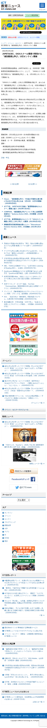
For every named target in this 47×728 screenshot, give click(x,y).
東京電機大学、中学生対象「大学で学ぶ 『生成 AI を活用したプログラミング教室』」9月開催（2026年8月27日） (23, 304)
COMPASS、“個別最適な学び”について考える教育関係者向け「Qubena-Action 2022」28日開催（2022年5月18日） (23, 214)
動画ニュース (7, 416)
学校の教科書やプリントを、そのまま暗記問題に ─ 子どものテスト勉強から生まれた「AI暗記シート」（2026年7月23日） (23, 398)
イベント (7, 516)
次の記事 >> (32, 184)
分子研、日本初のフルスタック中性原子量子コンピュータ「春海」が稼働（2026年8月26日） (24, 683)
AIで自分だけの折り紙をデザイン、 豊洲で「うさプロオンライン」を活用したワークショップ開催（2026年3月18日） (24, 595)
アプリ (6, 532)
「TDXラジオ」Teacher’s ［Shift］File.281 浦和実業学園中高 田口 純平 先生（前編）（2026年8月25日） (24, 446)
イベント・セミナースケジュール (16, 410)
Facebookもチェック (23, 479)
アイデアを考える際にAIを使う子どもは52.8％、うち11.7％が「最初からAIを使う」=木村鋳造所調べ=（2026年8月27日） (23, 253)
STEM (6, 538)
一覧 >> (42, 615)
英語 (6, 541)
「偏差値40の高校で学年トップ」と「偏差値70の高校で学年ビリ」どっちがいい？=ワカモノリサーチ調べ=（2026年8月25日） (23, 651)
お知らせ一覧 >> (39, 702)
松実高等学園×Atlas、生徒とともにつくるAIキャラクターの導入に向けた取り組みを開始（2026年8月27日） (23, 279)
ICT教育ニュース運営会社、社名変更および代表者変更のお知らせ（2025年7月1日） (24, 698)
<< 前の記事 (14, 184)
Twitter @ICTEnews (23, 487)
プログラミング (10, 522)
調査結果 (7, 525)
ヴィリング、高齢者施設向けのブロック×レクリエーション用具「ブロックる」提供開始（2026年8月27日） (23, 292)
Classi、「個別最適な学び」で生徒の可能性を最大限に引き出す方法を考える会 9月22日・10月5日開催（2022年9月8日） (23, 201)
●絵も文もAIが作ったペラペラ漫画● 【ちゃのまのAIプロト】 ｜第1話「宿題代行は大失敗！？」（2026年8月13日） (24, 390)
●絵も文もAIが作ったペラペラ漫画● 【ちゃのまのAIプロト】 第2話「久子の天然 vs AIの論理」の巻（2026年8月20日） (24, 376)
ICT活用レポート (9, 575)
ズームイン (7, 361)
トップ (3, 43)
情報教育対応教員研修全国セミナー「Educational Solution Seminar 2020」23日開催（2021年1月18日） (22, 227)
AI (5, 535)
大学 (6, 528)
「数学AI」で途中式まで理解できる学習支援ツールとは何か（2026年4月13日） (24, 589)
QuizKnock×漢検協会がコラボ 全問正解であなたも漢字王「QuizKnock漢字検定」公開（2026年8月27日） (23, 272)
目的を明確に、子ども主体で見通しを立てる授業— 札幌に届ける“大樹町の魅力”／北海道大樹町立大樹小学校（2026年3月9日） (24, 610)
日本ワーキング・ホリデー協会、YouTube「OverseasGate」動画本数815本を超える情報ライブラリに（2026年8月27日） (23, 286)
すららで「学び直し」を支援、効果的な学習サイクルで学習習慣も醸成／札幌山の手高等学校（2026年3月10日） (24, 603)
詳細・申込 (5, 158)
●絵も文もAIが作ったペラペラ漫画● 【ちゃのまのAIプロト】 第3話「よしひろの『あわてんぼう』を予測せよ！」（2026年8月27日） (23, 368)
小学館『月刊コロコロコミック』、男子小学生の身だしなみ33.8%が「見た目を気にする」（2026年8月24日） (24, 676)
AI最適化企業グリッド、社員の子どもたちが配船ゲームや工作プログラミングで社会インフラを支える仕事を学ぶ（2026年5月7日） (24, 583)
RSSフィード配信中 (23, 471)
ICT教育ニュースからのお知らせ (15, 692)
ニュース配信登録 (32, 15)
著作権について (28, 716)
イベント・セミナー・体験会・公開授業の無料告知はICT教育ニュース (23, 635)
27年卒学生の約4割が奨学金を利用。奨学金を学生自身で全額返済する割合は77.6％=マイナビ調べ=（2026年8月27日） (23, 261)
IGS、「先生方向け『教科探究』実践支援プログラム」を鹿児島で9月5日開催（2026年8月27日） (22, 298)
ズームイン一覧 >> (38, 403)
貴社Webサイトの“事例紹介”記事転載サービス (21, 627)
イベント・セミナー (14, 43)
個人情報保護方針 (15, 716)
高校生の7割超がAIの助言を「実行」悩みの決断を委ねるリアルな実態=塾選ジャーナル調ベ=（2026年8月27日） (23, 246)
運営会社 (4, 716)
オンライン (8, 513)
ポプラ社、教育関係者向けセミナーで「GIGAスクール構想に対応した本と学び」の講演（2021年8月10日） (23, 220)
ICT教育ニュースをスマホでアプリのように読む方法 (23, 631)
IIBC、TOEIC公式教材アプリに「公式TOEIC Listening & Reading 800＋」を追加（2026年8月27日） (23, 267)
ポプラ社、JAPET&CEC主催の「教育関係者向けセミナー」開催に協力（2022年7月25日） (23, 207)
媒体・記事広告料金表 (15, 15)
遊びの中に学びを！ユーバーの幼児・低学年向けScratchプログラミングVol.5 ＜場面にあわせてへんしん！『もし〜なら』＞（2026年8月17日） (24, 383)
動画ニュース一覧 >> (37, 463)
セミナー (7, 519)
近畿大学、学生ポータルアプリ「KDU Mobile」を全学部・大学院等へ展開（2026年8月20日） (23, 659)
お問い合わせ (40, 716)
